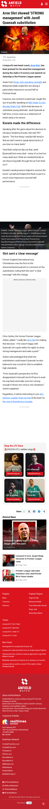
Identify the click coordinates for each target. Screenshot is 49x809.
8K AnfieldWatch (10, 793)
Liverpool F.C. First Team (11, 624)
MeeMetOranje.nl (8, 774)
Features (5, 605)
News (4, 598)
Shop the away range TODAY (14, 473)
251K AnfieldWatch (11, 782)
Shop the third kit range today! (35, 499)
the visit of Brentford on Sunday (17, 401)
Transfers (6, 602)
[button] (42, 4)
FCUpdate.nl (6, 751)
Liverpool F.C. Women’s (10, 628)
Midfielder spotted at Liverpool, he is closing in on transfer (23, 660)
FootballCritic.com (9, 747)
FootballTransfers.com (10, 744)
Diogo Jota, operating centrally (28, 82)
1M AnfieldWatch (10, 789)
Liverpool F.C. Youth (9, 635)
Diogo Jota (33, 609)
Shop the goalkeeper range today (14, 499)
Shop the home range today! (35, 473)
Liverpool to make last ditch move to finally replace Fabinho (24, 650)
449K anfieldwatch (11, 786)
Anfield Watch (7, 771)
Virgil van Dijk (34, 598)
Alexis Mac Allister (36, 613)
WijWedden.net (8, 764)
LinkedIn (7, 734)
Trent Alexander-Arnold (38, 605)
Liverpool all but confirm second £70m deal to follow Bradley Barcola (21, 665)
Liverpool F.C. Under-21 (10, 632)
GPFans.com (7, 754)
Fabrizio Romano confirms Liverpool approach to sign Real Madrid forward (24, 655)
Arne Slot (35, 65)
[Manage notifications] (43, 804)
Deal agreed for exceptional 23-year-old (17, 646)
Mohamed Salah (35, 602)
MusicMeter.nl (7, 761)
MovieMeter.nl (7, 757)
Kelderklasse (7, 767)
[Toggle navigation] (46, 4)
